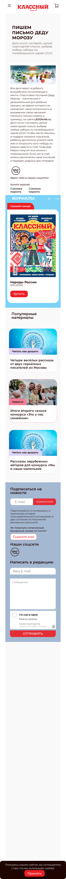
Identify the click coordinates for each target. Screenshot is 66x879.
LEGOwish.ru (42, 119)
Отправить (33, 633)
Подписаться (44, 502)
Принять (34, 873)
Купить (19, 294)
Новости (17, 401)
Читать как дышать (25, 351)
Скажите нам (23, 537)
